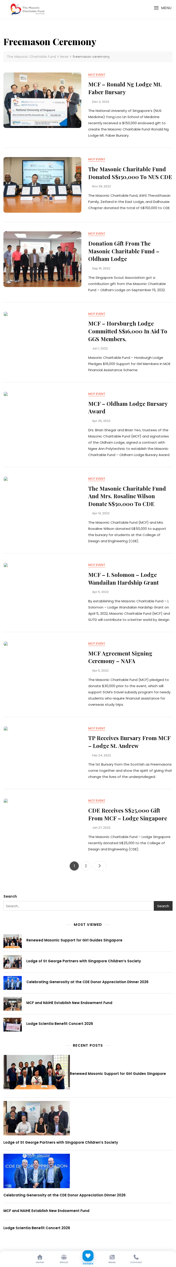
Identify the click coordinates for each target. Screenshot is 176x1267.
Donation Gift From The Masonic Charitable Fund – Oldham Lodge (123, 251)
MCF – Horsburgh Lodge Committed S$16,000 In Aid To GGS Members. (127, 331)
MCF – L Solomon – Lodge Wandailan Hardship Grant (123, 578)
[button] (162, 8)
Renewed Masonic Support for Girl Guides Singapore (74, 940)
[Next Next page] (99, 866)
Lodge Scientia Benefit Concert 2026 (59, 1023)
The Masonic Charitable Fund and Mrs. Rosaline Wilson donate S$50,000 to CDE (127, 496)
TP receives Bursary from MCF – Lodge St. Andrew (129, 741)
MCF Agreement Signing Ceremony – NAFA (120, 657)
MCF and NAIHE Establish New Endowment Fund (69, 1002)
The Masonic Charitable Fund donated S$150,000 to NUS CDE (130, 172)
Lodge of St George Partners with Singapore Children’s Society (83, 961)
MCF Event (96, 74)
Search (10, 896)
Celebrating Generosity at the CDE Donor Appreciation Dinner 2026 (87, 981)
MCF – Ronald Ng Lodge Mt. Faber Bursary (125, 88)
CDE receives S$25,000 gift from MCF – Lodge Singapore (127, 814)
